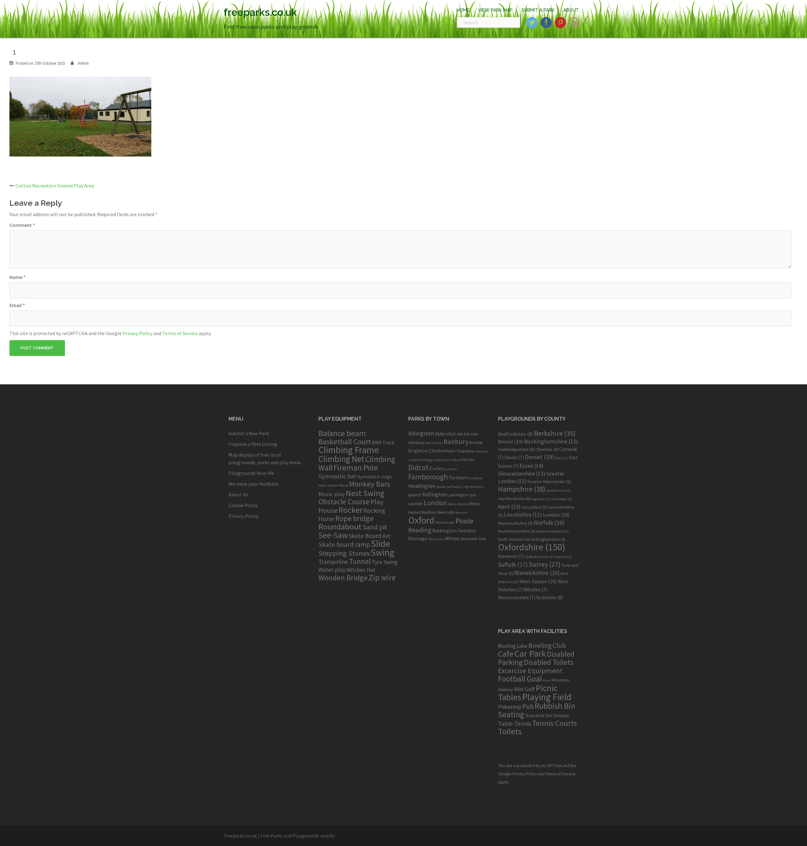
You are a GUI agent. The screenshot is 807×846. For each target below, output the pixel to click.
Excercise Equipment (530, 670)
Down (561, 458)
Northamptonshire (516, 531)
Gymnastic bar (337, 476)
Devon (514, 457)
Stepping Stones (344, 553)
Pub (528, 706)
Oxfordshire (531, 547)
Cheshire (546, 449)
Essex (531, 465)
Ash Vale (471, 434)
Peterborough (445, 522)
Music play (331, 494)
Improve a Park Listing (253, 444)
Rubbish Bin (555, 706)
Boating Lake (512, 645)
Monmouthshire (515, 523)
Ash (460, 434)
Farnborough (428, 476)
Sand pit (375, 527)
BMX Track (383, 442)
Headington (421, 485)
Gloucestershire (521, 473)
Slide (380, 543)
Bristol (510, 441)
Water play (331, 569)
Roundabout (340, 526)
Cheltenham (442, 451)
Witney (452, 538)
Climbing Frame (348, 450)
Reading (419, 530)
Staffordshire (536, 557)
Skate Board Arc (370, 536)
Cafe (506, 653)
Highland (540, 499)
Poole (464, 521)
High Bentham (473, 487)
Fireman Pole (356, 468)
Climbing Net (341, 458)
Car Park (530, 653)
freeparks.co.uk (260, 12)
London (435, 502)
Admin (83, 63)
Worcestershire (516, 597)
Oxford (421, 520)
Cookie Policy (243, 505)
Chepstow (465, 451)
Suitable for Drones (547, 715)
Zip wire (382, 577)
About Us (238, 494)
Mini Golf (524, 689)
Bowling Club (547, 645)
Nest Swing (365, 493)
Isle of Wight (561, 499)
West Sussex (538, 581)
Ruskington (444, 531)
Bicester (476, 442)
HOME (462, 10)
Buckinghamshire (551, 441)
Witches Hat (360, 569)
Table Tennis (514, 723)
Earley (436, 468)
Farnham (458, 478)
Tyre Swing (385, 562)
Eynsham (450, 469)
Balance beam (342, 433)
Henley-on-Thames (449, 487)
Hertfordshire (514, 498)
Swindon (467, 531)
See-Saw (333, 535)
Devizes (467, 459)
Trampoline (333, 561)
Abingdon (421, 433)
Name (17, 277)
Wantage (417, 538)
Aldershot (445, 434)
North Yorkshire (514, 539)
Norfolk (549, 522)
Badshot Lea (434, 443)
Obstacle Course (343, 501)
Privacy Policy (137, 333)
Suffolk (513, 564)
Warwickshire (537, 573)
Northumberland (552, 531)
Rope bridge (354, 518)
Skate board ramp (344, 544)
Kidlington (434, 494)
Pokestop (509, 706)
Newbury (428, 512)
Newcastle (446, 512)
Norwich (461, 513)
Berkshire (555, 433)
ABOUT (571, 10)
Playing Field (547, 697)
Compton (481, 451)
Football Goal (520, 679)
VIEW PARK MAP (495, 10)
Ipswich (414, 495)
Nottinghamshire (548, 539)
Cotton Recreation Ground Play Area (54, 185)
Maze (343, 485)
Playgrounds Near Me (251, 473)
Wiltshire (535, 590)
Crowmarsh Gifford (446, 460)
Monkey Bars (369, 484)
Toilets (510, 731)
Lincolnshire (523, 514)
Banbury (456, 441)
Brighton (418, 451)
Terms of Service (180, 333)
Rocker (351, 510)
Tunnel (360, 561)
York (482, 538)
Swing (382, 552)
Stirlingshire (560, 557)
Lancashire (534, 507)
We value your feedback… (256, 484)
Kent (509, 506)
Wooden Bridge (343, 578)
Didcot (418, 467)
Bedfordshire (515, 434)
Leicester (415, 503)
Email (17, 305)
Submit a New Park (249, 433)
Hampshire (521, 489)
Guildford (475, 478)
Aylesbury (416, 442)
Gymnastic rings (374, 476)
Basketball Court (344, 442)
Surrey (544, 564)
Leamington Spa (461, 495)
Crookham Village (420, 460)
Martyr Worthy (458, 504)
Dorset (539, 457)
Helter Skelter (328, 485)
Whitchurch (436, 539)
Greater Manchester (549, 481)
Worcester (469, 538)
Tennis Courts (554, 723)
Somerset (511, 556)
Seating (511, 714)
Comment (22, 225)
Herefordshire (558, 490)
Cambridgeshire (516, 449)
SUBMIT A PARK (537, 10)
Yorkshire (549, 597)
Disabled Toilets (548, 662)
